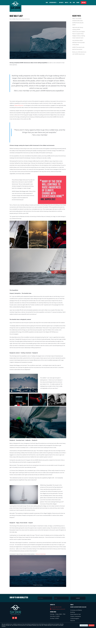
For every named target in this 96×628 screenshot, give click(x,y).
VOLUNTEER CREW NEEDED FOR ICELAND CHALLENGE (78, 42)
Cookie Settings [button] (83, 625)
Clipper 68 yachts (18, 105)
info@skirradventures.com (58, 609)
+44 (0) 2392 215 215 (56, 607)
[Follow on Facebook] (13, 618)
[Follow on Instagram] (16, 618)
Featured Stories (26, 19)
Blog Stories (19, 19)
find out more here (41, 554)
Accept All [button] (91, 625)
